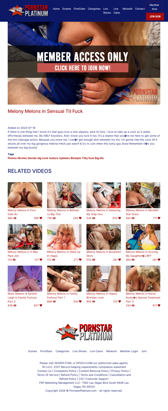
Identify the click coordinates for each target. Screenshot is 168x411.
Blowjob (76, 158)
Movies (22, 158)
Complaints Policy (65, 371)
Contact (140, 8)
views (41, 106)
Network (128, 8)
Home (56, 8)
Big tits (99, 158)
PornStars (79, 8)
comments (20, 106)
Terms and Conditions (94, 374)
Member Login (129, 351)
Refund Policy (69, 374)
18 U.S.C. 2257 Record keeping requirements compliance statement (84, 367)
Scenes (66, 8)
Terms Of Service (47, 374)
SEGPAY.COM (62, 363)
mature (53, 158)
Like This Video (61, 106)
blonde (32, 158)
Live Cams (117, 10)
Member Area (154, 7)
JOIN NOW (155, 16)
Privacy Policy (120, 371)
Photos (12, 158)
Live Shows (107, 10)
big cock (42, 158)
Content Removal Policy (94, 371)
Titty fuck (88, 158)
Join (144, 351)
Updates (64, 158)
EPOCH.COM (84, 363)
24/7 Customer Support (94, 378)
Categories (94, 8)
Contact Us (44, 371)
